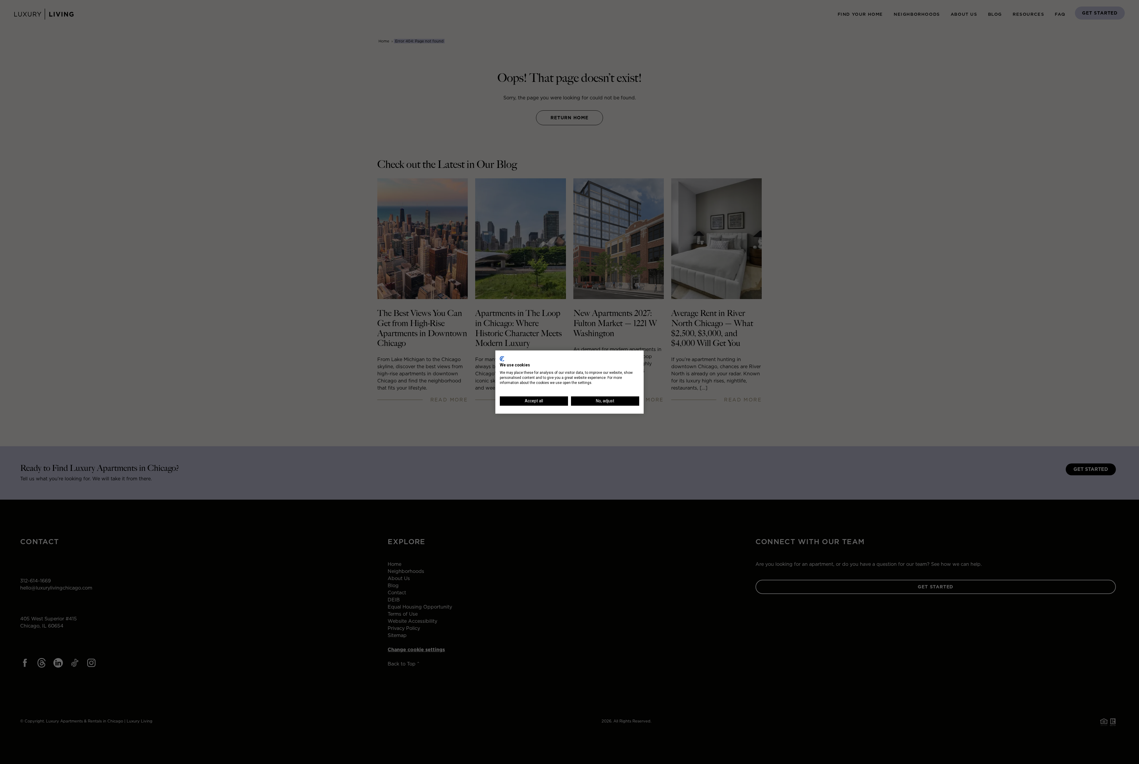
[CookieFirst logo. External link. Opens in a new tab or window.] (502, 358)
